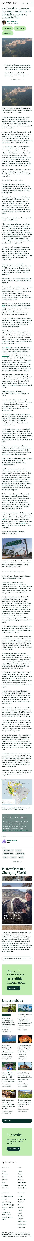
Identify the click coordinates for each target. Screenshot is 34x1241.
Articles (4, 1177)
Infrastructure (8, 854)
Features (5, 1185)
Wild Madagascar (7, 1196)
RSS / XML (21, 1227)
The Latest (5, 1188)
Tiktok (20, 1210)
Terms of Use (22, 1188)
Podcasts (5, 1174)
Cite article (7, 33)
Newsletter (12, 1148)
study (3, 519)
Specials (4, 1179)
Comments (7, 28)
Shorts (4, 1182)
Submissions (22, 1185)
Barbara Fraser (12, 21)
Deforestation (8, 850)
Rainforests (20, 854)
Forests (18, 850)
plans (3, 306)
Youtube (20, 1202)
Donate (20, 1177)
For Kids (4, 1199)
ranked (22, 523)
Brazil (21, 857)
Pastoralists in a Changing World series (17, 958)
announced (5, 356)
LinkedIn (20, 1196)
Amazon (16, 23)
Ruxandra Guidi (12, 840)
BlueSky (20, 1216)
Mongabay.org (6, 1202)
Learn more (12, 988)
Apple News (22, 1224)
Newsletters (22, 1182)
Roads (5, 857)
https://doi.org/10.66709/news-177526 (15, 830)
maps (8, 347)
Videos (4, 1171)
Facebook (21, 1207)
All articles (7, 1121)
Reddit (20, 1213)
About (20, 1171)
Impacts (20, 1179)
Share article (20, 28)
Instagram (21, 1199)
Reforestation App (8, 1205)
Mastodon (21, 1219)
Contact (20, 1174)
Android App (22, 1221)
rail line (13, 385)
